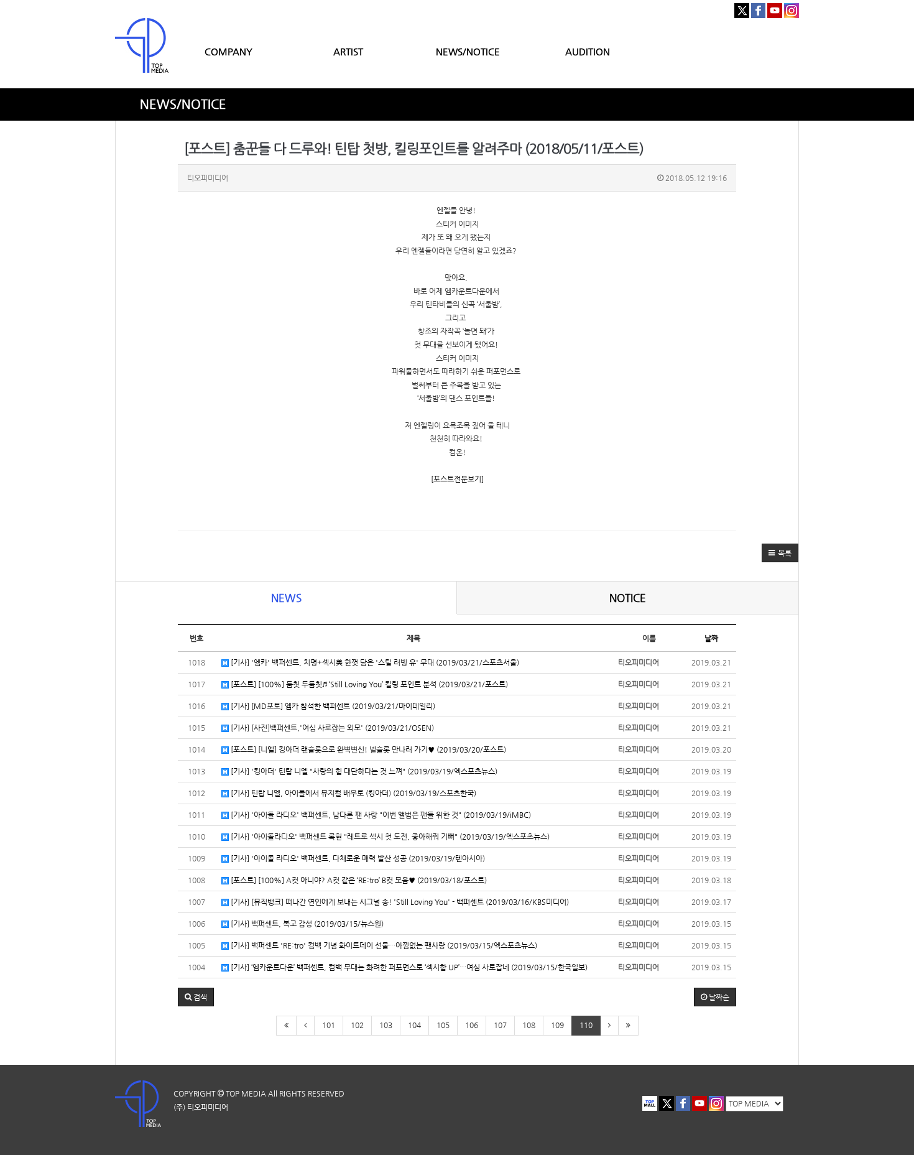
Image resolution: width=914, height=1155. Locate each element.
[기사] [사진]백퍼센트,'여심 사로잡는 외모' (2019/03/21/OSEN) (331, 727)
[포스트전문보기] (457, 479)
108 (528, 1025)
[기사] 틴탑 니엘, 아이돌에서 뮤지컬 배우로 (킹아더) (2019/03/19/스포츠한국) (352, 793)
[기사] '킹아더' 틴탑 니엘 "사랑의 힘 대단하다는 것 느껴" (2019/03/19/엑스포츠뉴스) (363, 771)
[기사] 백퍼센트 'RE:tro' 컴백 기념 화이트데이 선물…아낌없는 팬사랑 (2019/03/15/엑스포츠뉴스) (383, 945)
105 (443, 1025)
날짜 (711, 638)
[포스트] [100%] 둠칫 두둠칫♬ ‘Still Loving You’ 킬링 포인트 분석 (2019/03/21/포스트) (368, 684)
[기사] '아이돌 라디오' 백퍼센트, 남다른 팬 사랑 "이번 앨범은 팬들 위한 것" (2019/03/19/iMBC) (380, 814)
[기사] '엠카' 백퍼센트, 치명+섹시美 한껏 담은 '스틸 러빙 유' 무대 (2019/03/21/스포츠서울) (374, 662)
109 (557, 1025)
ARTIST (348, 51)
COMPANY (228, 51)
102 (357, 1025)
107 (500, 1025)
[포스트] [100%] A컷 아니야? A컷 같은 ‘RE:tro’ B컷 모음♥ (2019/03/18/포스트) (358, 880)
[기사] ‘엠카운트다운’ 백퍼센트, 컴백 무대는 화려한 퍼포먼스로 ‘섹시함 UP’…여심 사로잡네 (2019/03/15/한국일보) (408, 967)
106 (471, 1025)
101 (328, 1025)
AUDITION (587, 51)
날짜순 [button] (718, 997)
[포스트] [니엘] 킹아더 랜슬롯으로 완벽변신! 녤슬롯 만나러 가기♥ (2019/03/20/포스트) (367, 749)
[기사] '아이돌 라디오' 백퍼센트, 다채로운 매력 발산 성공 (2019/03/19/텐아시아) (357, 858)
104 (414, 1025)
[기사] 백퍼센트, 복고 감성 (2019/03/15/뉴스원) (306, 923)
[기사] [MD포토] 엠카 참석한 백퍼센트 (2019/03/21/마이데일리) (332, 706)
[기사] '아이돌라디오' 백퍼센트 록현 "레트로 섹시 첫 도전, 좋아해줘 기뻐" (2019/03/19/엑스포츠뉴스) (389, 836)
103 (385, 1025)
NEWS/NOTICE (468, 51)
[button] (780, 553)
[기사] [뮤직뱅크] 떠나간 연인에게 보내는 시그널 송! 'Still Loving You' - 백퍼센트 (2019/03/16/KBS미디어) (399, 902)
